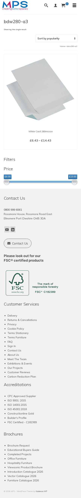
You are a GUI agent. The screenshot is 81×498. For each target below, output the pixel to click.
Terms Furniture (17, 337)
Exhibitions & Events (20, 363)
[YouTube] (7, 229)
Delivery (12, 315)
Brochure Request (19, 445)
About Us (13, 354)
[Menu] (74, 5)
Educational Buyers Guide (23, 450)
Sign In (12, 346)
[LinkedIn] (12, 229)
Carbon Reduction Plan (22, 376)
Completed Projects (19, 454)
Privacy (12, 324)
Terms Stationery (18, 333)
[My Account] (55, 5)
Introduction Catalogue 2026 (25, 471)
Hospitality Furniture (20, 463)
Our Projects (15, 368)
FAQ (10, 341)
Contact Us (14, 350)
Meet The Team (17, 359)
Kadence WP (41, 491)
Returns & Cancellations (22, 320)
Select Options (40, 147)
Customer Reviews (19, 372)
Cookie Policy (16, 328)
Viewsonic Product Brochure (25, 467)
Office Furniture (17, 458)
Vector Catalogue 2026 (22, 476)
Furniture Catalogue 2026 (23, 480)
